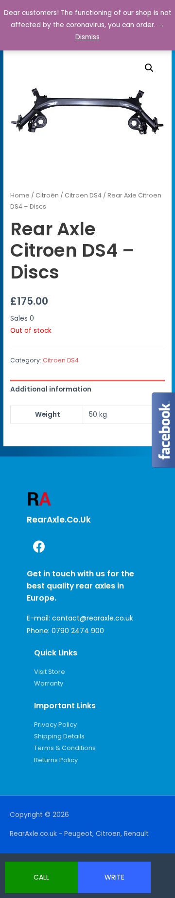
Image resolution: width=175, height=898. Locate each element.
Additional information (50, 389)
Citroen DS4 (83, 195)
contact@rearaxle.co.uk (92, 618)
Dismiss (87, 37)
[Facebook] (39, 546)
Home (20, 195)
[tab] (87, 389)
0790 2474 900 (78, 631)
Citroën (47, 195)
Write (114, 877)
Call (41, 877)
